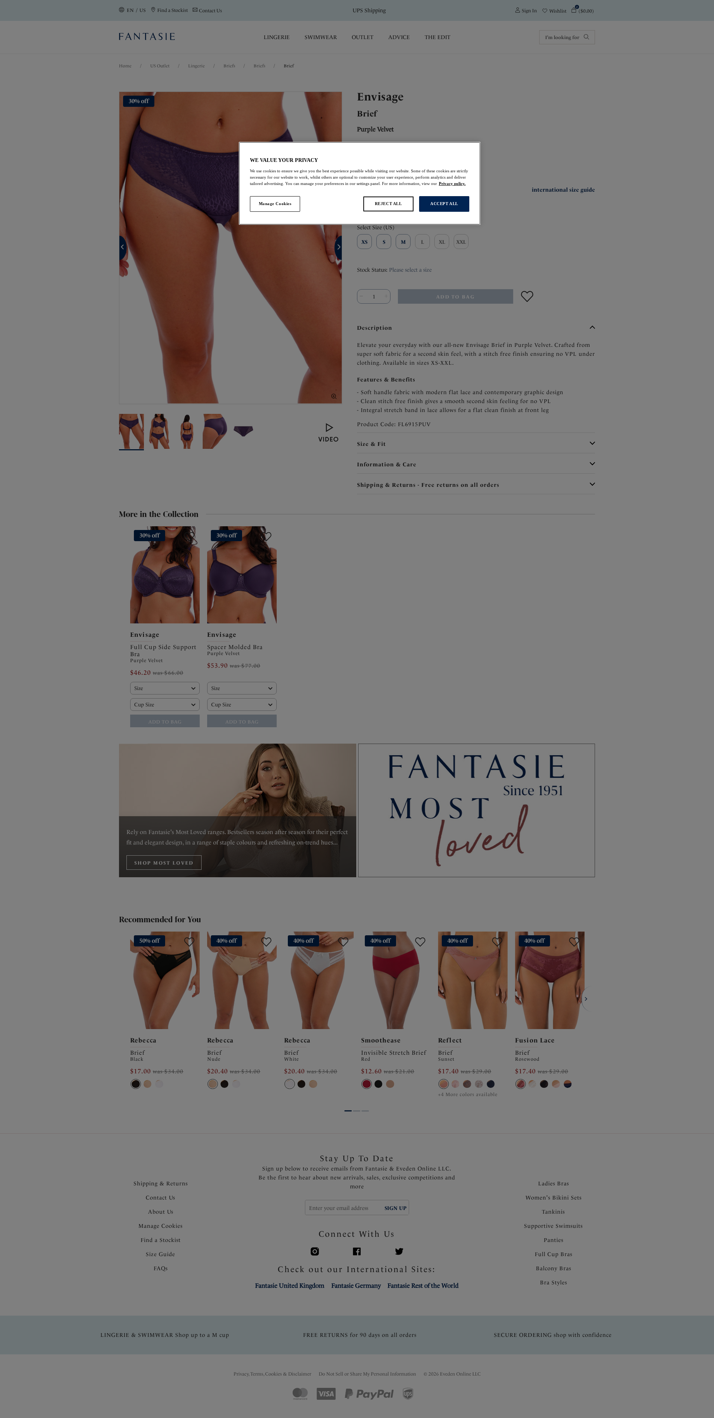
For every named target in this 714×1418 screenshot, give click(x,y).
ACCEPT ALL (444, 203)
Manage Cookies (275, 203)
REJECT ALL (388, 203)
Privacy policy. (452, 183)
